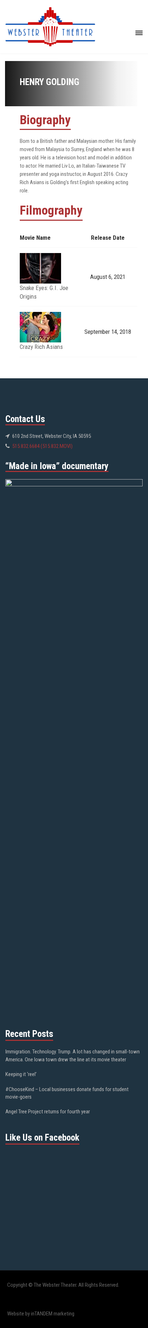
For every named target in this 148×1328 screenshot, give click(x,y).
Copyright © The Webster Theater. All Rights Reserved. (63, 1285)
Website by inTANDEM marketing (40, 1313)
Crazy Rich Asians (41, 346)
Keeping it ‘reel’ (21, 1074)
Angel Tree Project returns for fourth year (47, 1111)
